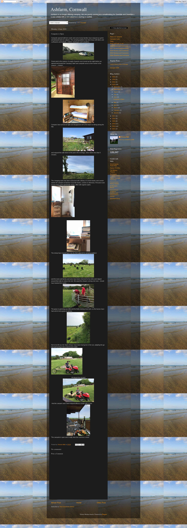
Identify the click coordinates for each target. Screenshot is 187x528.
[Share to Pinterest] (83, 445)
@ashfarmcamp (115, 198)
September (117, 89)
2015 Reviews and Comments (119, 53)
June (115, 97)
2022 (114, 77)
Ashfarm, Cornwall (69, 9)
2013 (114, 126)
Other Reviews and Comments (119, 55)
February (117, 110)
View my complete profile (126, 139)
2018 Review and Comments (119, 46)
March (116, 107)
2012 (114, 129)
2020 (114, 79)
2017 (114, 116)
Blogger (104, 514)
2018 (114, 84)
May (115, 102)
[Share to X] (80, 445)
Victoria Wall (125, 137)
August (116, 92)
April (115, 105)
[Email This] (76, 445)
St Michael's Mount (113, 186)
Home (78, 503)
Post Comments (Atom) (67, 506)
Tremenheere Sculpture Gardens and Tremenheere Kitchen (114, 193)
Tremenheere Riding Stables (114, 182)
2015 (114, 121)
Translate (83, 22)
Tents (111, 41)
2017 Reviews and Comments (119, 48)
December (117, 86)
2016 (114, 118)
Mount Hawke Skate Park (114, 164)
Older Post (101, 503)
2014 (114, 123)
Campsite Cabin (115, 39)
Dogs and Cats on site (117, 43)
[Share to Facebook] (81, 445)
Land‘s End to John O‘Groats (119, 64)
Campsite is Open (118, 99)
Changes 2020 (114, 68)
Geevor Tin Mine (115, 168)
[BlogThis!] (78, 445)
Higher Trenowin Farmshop (115, 178)
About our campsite (116, 36)
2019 (114, 82)
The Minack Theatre (113, 171)
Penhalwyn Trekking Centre (115, 175)
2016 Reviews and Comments (119, 50)
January (116, 113)
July (115, 94)
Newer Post (56, 503)
